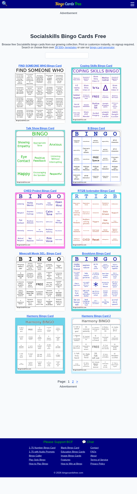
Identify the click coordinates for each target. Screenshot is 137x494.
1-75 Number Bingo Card (42, 447)
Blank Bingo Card (70, 447)
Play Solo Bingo (37, 459)
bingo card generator (102, 47)
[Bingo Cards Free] (68, 6)
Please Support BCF (58, 442)
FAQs (93, 451)
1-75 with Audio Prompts (42, 451)
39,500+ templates (66, 47)
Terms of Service (99, 459)
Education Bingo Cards (73, 451)
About (93, 455)
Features (65, 459)
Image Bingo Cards (71, 455)
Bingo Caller (35, 455)
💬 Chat (88, 442)
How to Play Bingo (38, 463)
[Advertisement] (68, 22)
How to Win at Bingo (71, 463)
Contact (94, 447)
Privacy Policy (97, 463)
